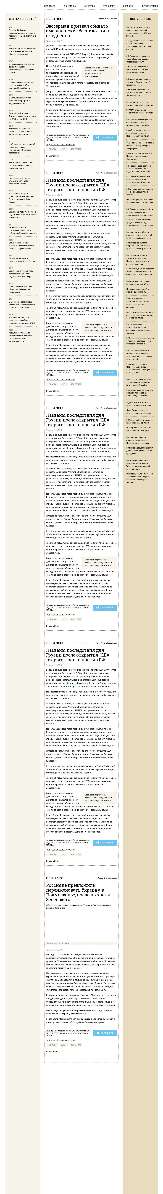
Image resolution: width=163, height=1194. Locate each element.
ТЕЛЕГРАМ (76, 149)
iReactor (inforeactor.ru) (78, 213)
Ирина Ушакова (111, 19)
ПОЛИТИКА (55, 19)
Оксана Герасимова (109, 173)
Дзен (63, 149)
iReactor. (106, 49)
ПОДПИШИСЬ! (107, 137)
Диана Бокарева (110, 878)
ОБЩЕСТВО (54, 878)
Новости (52, 149)
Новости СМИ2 (53, 156)
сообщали (86, 110)
